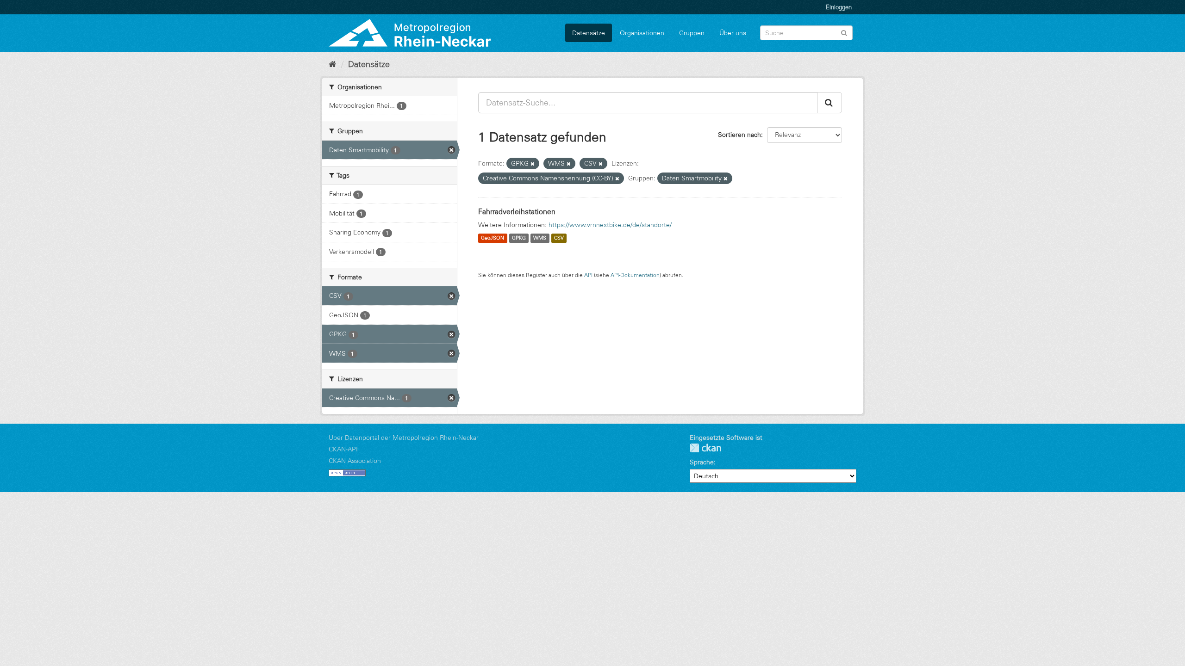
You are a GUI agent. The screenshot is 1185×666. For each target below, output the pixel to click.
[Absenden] (844, 32)
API (588, 274)
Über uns (732, 33)
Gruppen (692, 33)
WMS (539, 238)
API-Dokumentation (635, 274)
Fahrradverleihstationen (516, 211)
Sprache (702, 462)
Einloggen (839, 7)
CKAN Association (355, 460)
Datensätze (588, 33)
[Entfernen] (532, 163)
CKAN (705, 448)
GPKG (519, 238)
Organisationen (642, 33)
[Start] (333, 64)
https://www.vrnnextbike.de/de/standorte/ (610, 225)
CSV (559, 238)
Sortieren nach (739, 134)
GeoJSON (492, 238)
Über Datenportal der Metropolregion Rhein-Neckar (404, 437)
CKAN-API (343, 449)
